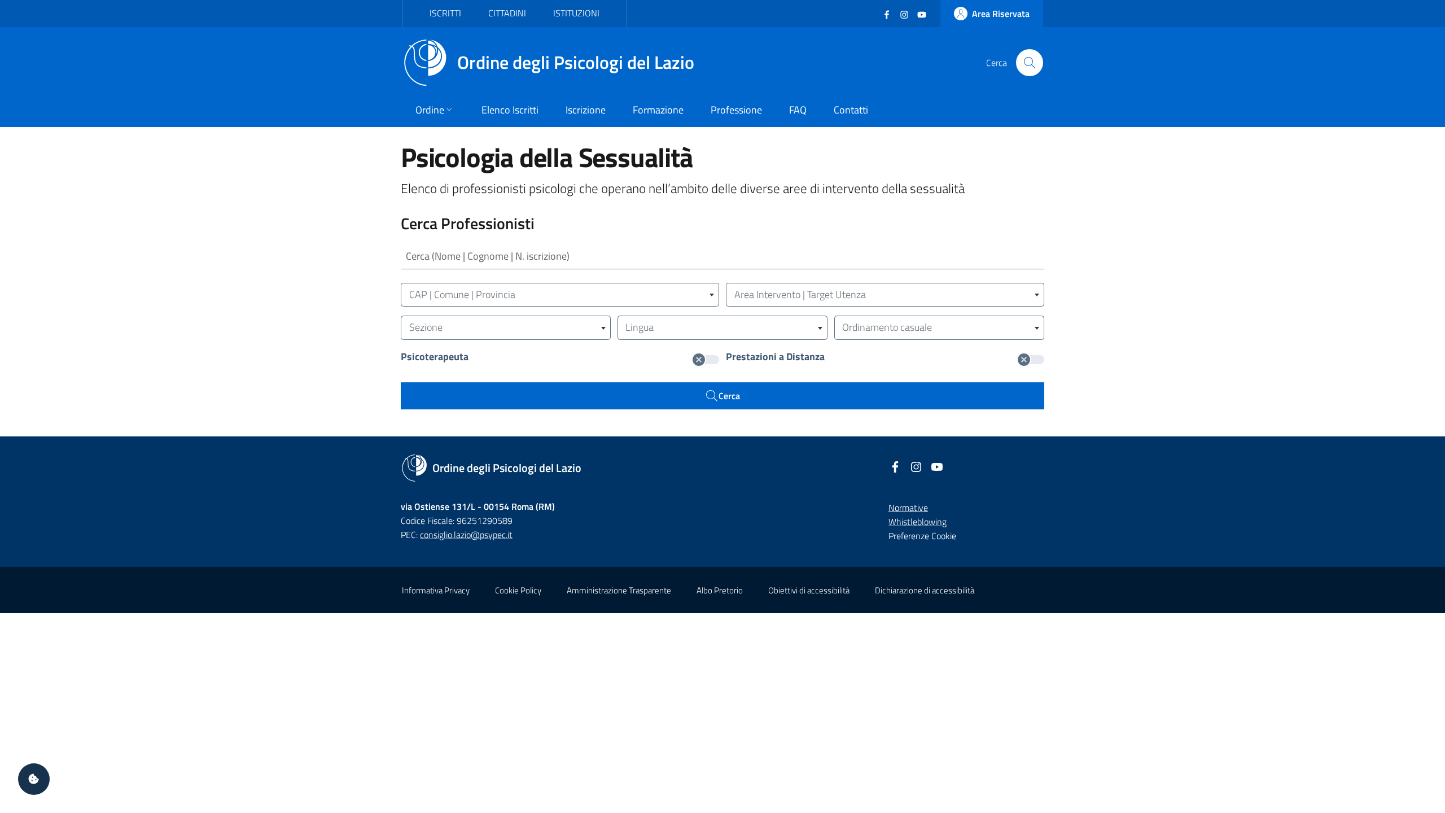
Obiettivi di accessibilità (809, 590)
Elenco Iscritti (509, 109)
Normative (908, 507)
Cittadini (507, 13)
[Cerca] (1029, 62)
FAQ (798, 109)
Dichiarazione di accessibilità (924, 590)
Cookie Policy (518, 590)
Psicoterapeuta (434, 357)
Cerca (729, 396)
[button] (34, 779)
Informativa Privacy (436, 590)
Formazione (658, 109)
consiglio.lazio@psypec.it (466, 534)
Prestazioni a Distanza (775, 357)
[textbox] (560, 295)
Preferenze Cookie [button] (922, 536)
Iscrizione (586, 109)
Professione (736, 109)
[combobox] (560, 295)
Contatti (851, 109)
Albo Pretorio (720, 590)
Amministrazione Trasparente (619, 590)
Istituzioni (576, 13)
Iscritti (445, 13)
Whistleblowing (917, 521)
